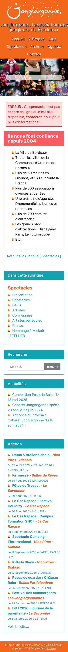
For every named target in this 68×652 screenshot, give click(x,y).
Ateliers (37, 46)
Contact (34, 54)
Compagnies (22, 315)
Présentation (22, 295)
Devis (16, 305)
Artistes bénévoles (27, 320)
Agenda (54, 46)
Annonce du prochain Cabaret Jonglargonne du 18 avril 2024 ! (30, 420)
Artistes (18, 310)
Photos (18, 326)
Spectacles (16, 46)
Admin (59, 644)
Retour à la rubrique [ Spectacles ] (34, 256)
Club (52, 39)
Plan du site (41, 644)
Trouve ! (52, 367)
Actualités (17, 384)
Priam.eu (51, 648)
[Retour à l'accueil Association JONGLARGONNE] (34, 6)
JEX (51, 644)
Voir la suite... (18, 627)
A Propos (36, 39)
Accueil (18, 39)
